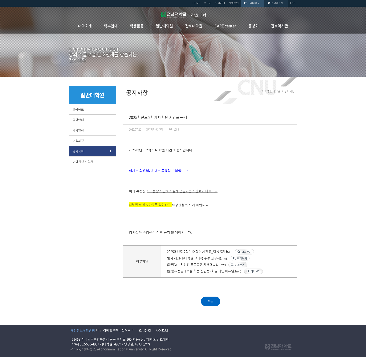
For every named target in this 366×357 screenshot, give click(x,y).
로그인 (207, 3)
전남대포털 (277, 3)
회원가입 (220, 3)
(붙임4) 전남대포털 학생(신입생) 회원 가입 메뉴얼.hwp (204, 271)
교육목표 (78, 109)
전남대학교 (253, 3)
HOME (196, 3)
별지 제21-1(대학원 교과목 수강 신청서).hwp (198, 258)
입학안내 (78, 119)
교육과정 (78, 140)
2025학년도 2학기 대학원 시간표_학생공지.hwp (200, 251)
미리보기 (246, 252)
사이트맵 (234, 3)
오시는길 (145, 330)
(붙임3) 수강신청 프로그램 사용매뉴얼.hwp (196, 264)
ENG (292, 3)
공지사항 (78, 151)
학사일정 (78, 130)
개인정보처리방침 (83, 330)
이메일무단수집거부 (117, 330)
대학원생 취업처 (82, 161)
